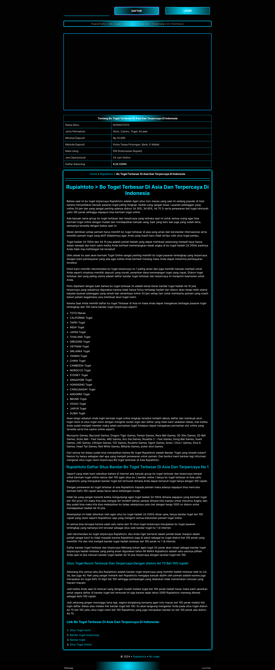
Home (93, 174)
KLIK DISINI (120, 164)
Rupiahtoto (106, 174)
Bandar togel (77, 639)
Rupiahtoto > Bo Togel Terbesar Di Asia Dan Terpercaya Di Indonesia (138, 23)
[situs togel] (86, 10)
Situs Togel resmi (80, 630)
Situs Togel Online (81, 644)
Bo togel (154, 656)
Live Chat (206, 668)
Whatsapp (68, 668)
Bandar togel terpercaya (84, 635)
